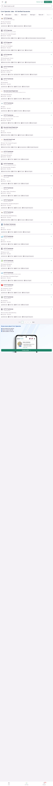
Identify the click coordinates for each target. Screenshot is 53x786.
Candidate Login (48, 1)
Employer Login (39, 1)
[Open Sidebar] (2, 2)
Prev (20, 322)
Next (33, 322)
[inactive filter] (2, 15)
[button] (26, 338)
